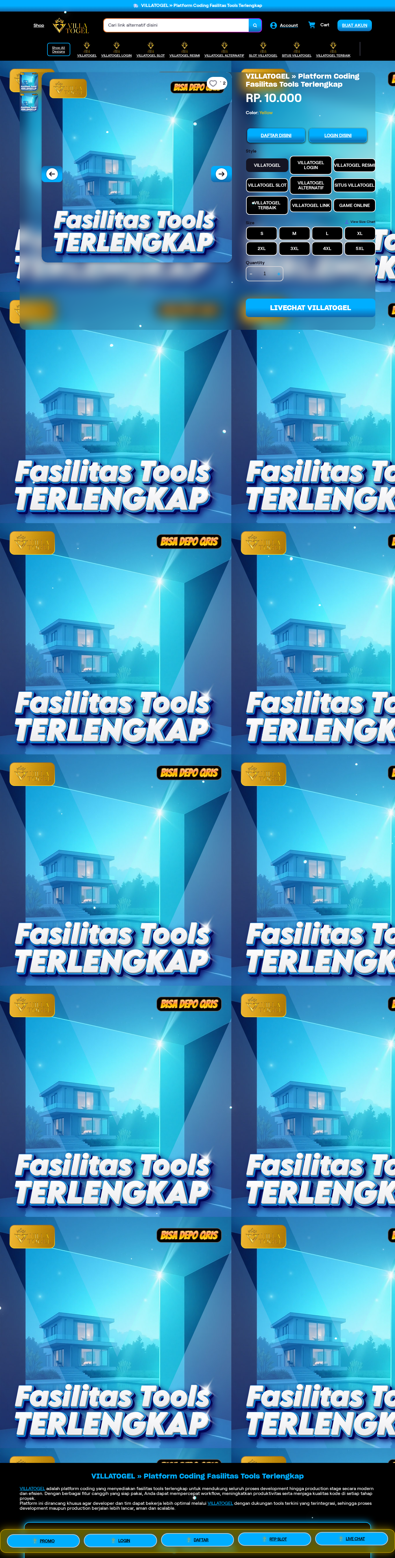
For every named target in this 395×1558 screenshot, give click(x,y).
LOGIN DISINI (338, 135)
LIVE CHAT (355, 1540)
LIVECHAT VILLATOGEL (310, 307)
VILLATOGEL (32, 1488)
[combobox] (176, 25)
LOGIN (124, 1538)
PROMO (47, 1539)
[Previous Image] (52, 174)
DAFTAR (201, 1539)
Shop (39, 25)
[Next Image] (221, 174)
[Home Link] (70, 25)
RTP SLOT (278, 1539)
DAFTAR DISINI (276, 135)
